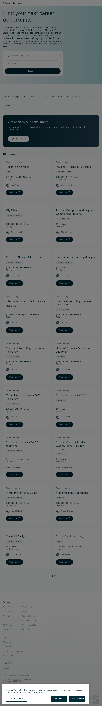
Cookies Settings (16, 699)
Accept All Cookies (77, 699)
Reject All (58, 699)
